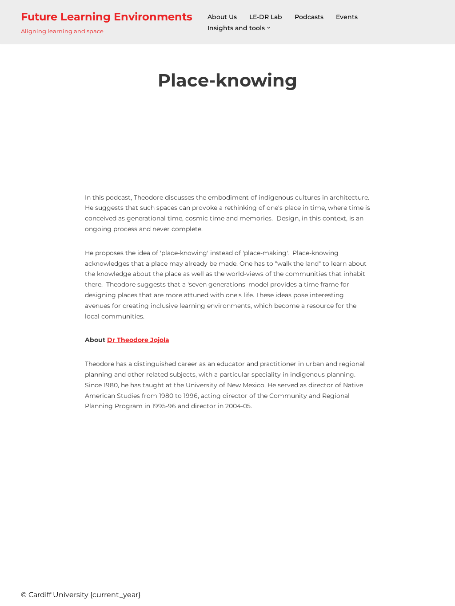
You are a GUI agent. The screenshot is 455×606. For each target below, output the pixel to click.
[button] (268, 27)
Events (347, 17)
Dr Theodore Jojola (138, 340)
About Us (222, 17)
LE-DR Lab (265, 17)
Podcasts (309, 17)
